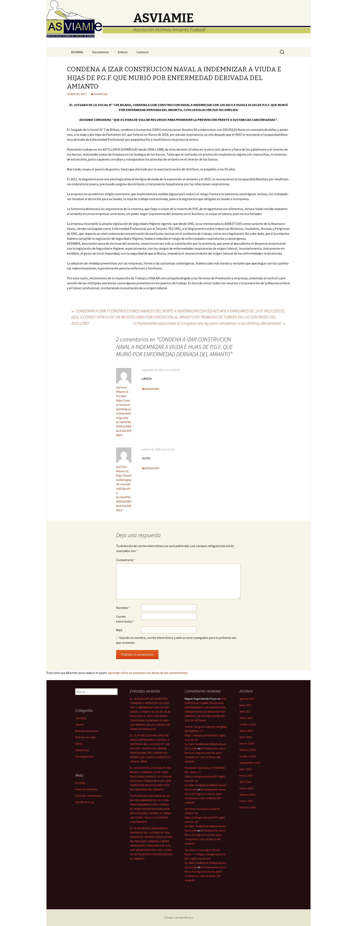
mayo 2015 (246, 775)
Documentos (100, 52)
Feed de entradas (86, 789)
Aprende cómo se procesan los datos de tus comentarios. (148, 673)
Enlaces (123, 52)
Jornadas (81, 718)
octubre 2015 (247, 756)
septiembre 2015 (250, 762)
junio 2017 (245, 705)
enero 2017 (246, 718)
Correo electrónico (125, 618)
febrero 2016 (247, 750)
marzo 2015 (246, 788)
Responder (152, 388)
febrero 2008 (247, 807)
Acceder (80, 783)
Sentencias (101, 94)
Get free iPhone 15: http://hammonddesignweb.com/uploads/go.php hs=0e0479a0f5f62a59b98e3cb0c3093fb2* (123, 488)
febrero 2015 (247, 794)
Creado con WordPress (178, 917)
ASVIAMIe (77, 52)
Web (119, 630)
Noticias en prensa (86, 731)
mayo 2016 (246, 731)
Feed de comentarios (88, 795)
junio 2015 (245, 769)
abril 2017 (245, 711)
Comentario (125, 560)
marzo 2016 (246, 743)
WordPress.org (84, 802)
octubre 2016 (247, 724)
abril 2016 (245, 737)
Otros (78, 744)
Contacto (143, 52)
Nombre (123, 608)
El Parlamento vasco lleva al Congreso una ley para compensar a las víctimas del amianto (209, 323)
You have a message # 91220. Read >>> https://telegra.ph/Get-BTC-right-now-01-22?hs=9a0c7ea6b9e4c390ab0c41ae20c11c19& (205, 858)
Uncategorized (84, 756)
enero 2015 (246, 801)
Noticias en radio (85, 737)
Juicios (79, 724)
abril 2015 (245, 782)
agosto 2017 (247, 699)
